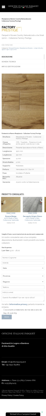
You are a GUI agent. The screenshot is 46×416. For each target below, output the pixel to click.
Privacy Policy (7, 395)
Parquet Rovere (14, 48)
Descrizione (7, 57)
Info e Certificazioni (11, 66)
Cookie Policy (18, 395)
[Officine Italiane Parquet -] (23, 6)
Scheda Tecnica (9, 62)
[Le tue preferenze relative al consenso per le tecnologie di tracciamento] (42, 412)
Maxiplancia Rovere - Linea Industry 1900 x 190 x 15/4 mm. (22, 48)
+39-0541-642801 (12, 365)
